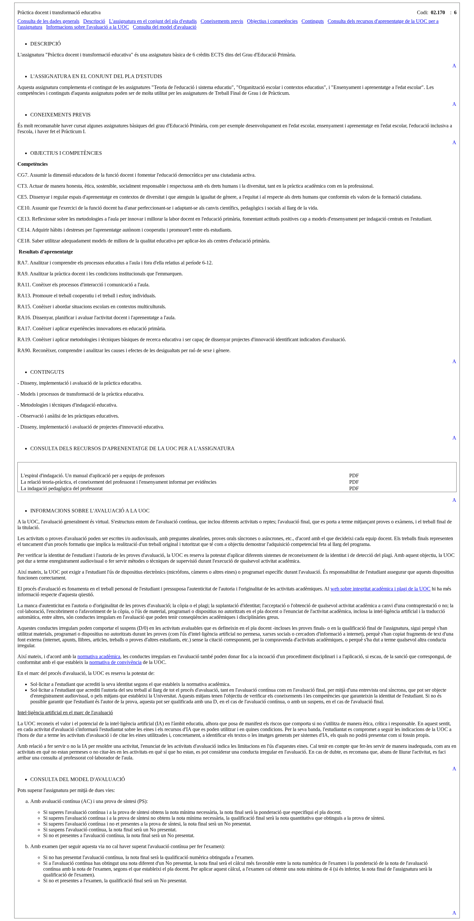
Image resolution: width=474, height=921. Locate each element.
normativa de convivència (115, 662)
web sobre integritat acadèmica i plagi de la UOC (380, 588)
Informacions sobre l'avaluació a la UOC (87, 27)
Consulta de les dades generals (48, 21)
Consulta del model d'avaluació (164, 27)
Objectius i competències (272, 21)
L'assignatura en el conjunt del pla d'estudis (153, 21)
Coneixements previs (222, 21)
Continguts (312, 21)
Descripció (94, 21)
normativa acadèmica (98, 656)
